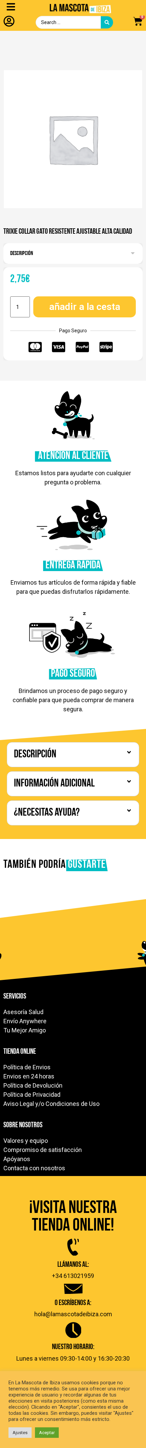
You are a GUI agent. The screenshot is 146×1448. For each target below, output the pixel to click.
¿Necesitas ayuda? (47, 812)
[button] (73, 253)
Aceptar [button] (47, 1432)
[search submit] (107, 22)
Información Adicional (54, 783)
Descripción (21, 253)
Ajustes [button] (20, 1432)
